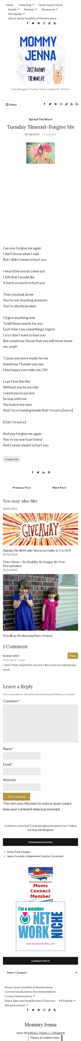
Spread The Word (40, 119)
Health (12, 9)
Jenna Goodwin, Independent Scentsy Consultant (35, 856)
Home (9, 5)
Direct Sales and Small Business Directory (30, 1000)
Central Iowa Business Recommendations (30, 991)
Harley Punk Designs (18, 851)
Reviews (29, 9)
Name (8, 748)
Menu (12, 104)
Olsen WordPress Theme (31, 1032)
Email (8, 764)
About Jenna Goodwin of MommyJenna (32, 18)
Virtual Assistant (15, 1005)
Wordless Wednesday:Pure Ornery (27, 636)
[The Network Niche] (40, 925)
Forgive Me (11, 459)
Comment (11, 701)
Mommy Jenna (41, 1025)
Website (9, 780)
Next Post (59, 487)
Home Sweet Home (51, 5)
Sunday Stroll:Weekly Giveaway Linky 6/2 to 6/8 (37, 550)
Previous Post (22, 487)
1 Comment (49, 134)
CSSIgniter (58, 1032)
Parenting (25, 5)
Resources (48, 9)
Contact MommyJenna (18, 996)
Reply (73, 655)
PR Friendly (15, 14)
